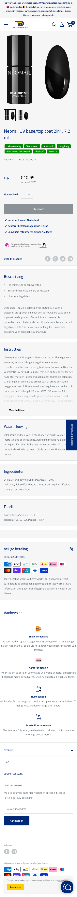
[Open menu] (6, 24)
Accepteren (15, 887)
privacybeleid (63, 880)
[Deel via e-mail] (70, 259)
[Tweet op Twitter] (63, 259)
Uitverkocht (38, 209)
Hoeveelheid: (11, 194)
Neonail (8, 159)
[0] (69, 24)
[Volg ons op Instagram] (14, 851)
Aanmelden (16, 820)
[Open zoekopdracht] (54, 24)
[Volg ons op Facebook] (6, 851)
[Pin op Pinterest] (55, 259)
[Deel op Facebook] (48, 259)
